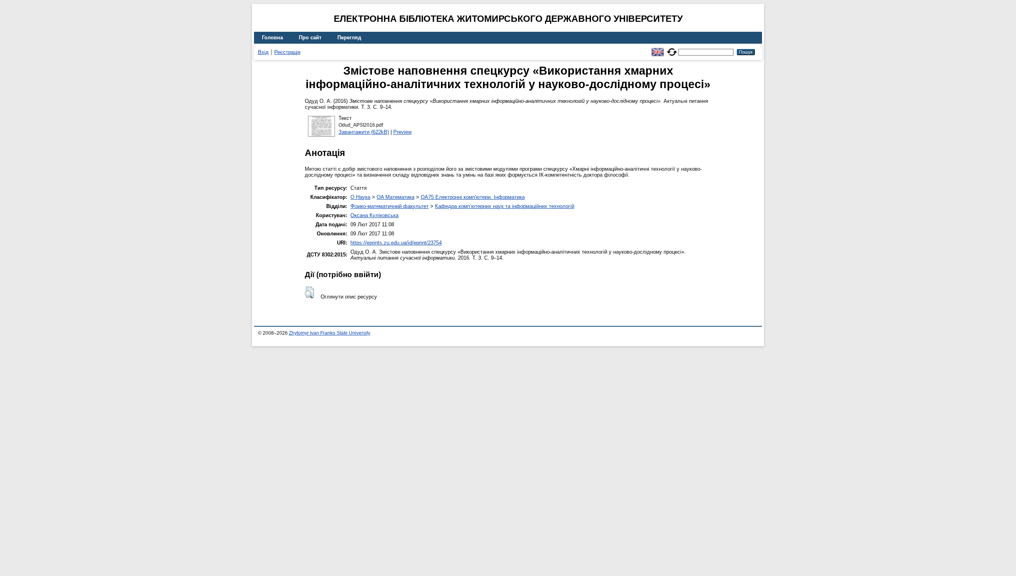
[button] (309, 293)
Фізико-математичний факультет (389, 206)
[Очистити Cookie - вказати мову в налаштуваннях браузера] (672, 49)
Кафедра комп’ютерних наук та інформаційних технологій (504, 206)
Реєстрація (287, 52)
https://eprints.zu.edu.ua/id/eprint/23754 (396, 243)
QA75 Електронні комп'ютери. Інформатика (473, 197)
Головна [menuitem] (272, 37)
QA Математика (395, 197)
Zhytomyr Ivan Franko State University (329, 333)
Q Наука (360, 197)
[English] (657, 49)
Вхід (263, 52)
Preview (402, 132)
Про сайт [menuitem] (310, 37)
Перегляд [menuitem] (349, 37)
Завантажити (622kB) (364, 132)
